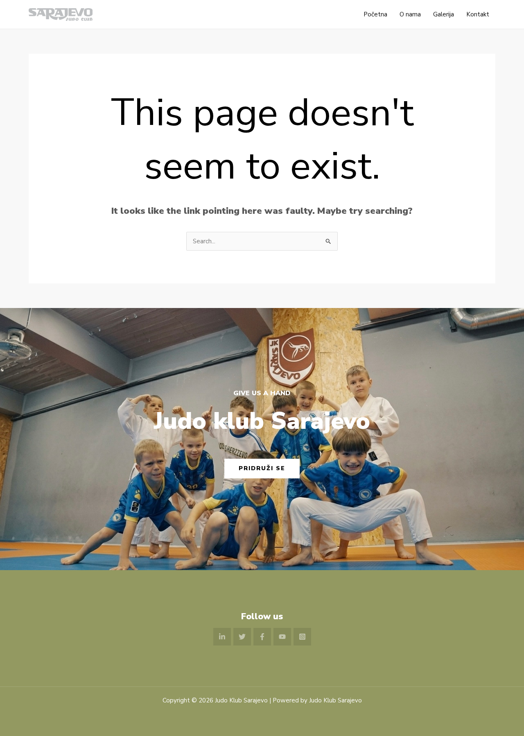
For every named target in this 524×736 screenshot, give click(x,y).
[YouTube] (282, 636)
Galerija (443, 14)
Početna (375, 14)
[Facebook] (262, 636)
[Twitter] (242, 636)
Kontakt (477, 14)
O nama (410, 14)
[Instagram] (302, 636)
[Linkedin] (222, 636)
